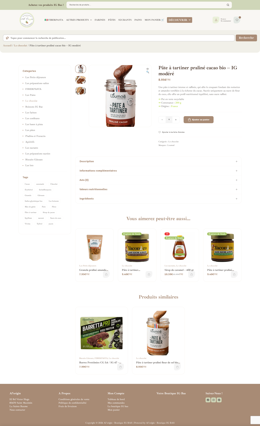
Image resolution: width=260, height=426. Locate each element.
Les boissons (54, 201)
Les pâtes (30, 130)
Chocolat (54, 184)
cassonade (40, 184)
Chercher (228, 5)
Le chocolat (20, 45)
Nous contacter (17, 409)
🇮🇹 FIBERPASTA (54, 20)
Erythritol (29, 190)
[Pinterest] (219, 400)
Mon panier (114, 409)
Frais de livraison (67, 406)
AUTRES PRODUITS (77, 20)
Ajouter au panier (200, 119)
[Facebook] (208, 400)
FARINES (100, 20)
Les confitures (32, 118)
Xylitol (39, 224)
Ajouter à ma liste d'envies (173, 132)
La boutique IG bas (118, 406)
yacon (51, 224)
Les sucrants (170, 265)
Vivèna (27, 224)
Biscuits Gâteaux (86, 358)
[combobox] (119, 38)
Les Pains (30, 94)
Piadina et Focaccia (35, 136)
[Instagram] (213, 400)
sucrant (41, 218)
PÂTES (112, 20)
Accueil (7, 45)
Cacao (27, 184)
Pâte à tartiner (30, 212)
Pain (44, 207)
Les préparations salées (37, 83)
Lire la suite (149, 274)
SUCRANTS (125, 20)
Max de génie (30, 207)
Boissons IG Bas (34, 106)
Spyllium (28, 218)
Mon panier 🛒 (154, 20)
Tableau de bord (116, 399)
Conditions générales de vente (73, 399)
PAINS (138, 20)
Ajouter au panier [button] (106, 274)
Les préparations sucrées (37, 153)
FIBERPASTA (101, 358)
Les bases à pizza (34, 124)
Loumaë (171, 145)
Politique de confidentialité (72, 402)
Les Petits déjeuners (87, 265)
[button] (147, 71)
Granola (28, 195)
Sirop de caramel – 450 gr (179, 270)
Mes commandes (116, 402)
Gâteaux (41, 195)
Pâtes (54, 207)
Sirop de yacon (49, 212)
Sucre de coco (55, 218)
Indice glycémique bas (33, 201)
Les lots (29, 165)
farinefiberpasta (45, 190)
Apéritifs (29, 141)
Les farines (31, 112)
